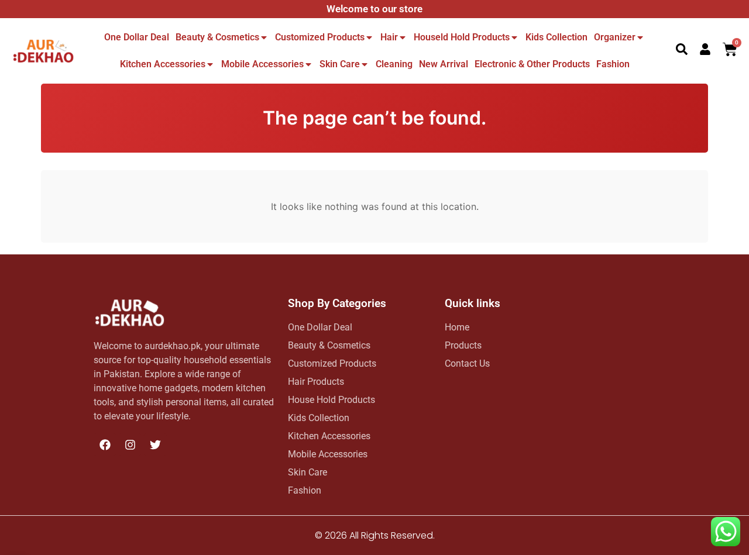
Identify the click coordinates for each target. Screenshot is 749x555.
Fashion (613, 64)
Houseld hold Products (462, 37)
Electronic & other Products (532, 64)
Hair (389, 37)
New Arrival (443, 64)
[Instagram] (130, 444)
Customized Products (320, 37)
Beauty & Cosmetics (217, 37)
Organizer (614, 37)
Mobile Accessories (262, 64)
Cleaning (394, 64)
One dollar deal (136, 37)
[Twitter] (155, 444)
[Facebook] (105, 444)
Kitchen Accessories (162, 64)
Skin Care (339, 64)
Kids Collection (556, 37)
